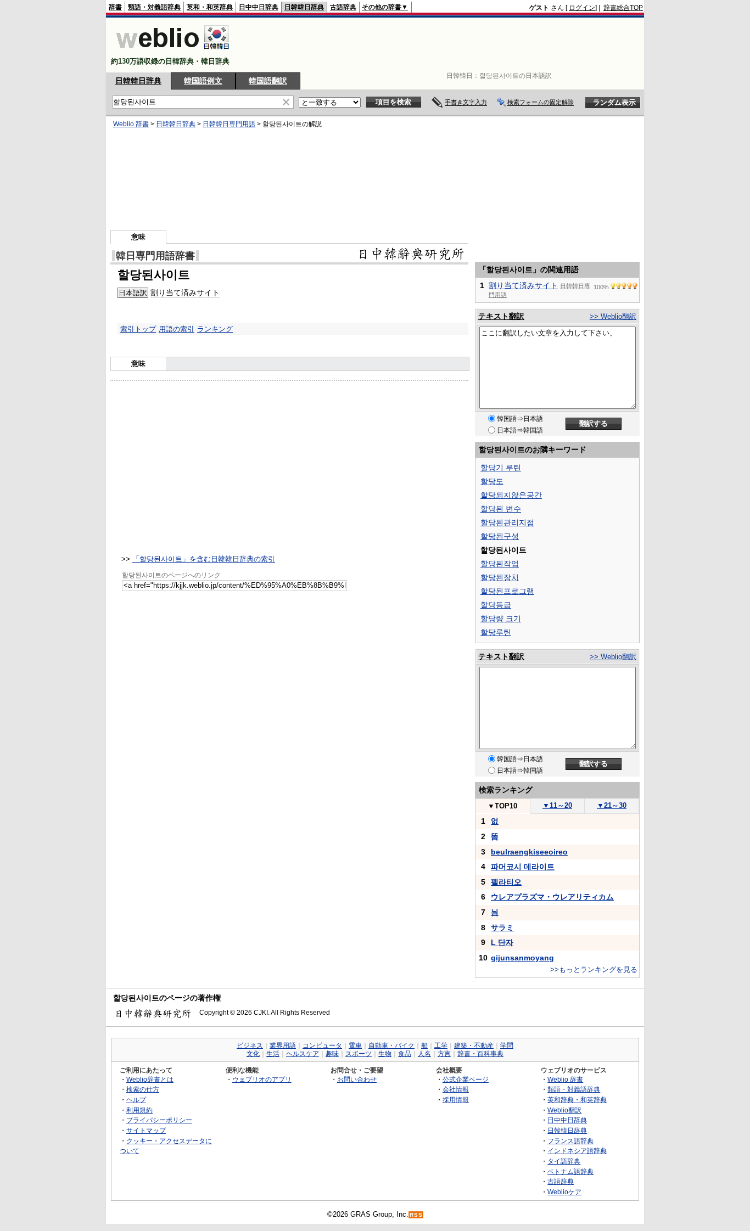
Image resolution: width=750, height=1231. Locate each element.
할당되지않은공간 (511, 495)
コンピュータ (322, 1045)
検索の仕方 (142, 1089)
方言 (444, 1053)
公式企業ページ (466, 1079)
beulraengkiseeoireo (529, 851)
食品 (404, 1053)
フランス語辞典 (570, 1140)
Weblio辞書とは (149, 1079)
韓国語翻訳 (268, 80)
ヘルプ (136, 1099)
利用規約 (139, 1110)
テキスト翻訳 (501, 316)
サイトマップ (146, 1130)
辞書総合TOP (623, 8)
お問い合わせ (357, 1079)
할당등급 (495, 604)
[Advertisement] (443, 45)
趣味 (332, 1053)
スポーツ (358, 1053)
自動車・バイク (391, 1045)
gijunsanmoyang (522, 957)
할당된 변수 (500, 508)
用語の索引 (176, 329)
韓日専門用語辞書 (155, 255)
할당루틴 (495, 632)
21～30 (611, 805)
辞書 (115, 7)
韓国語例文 (203, 80)
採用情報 (456, 1099)
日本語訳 (133, 293)
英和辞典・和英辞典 (577, 1099)
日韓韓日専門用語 (229, 124)
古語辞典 (343, 7)
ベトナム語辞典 (570, 1171)
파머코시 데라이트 (523, 866)
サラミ (502, 927)
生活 (272, 1053)
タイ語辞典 (563, 1161)
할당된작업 (499, 563)
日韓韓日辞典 (304, 7)
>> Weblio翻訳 (613, 316)
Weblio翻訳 (564, 1110)
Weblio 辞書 (131, 124)
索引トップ (138, 329)
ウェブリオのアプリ (262, 1079)
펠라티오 (506, 882)
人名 (424, 1053)
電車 (355, 1045)
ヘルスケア (302, 1053)
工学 (440, 1045)
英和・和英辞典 (210, 7)
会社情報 (456, 1089)
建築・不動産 (474, 1045)
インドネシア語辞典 (577, 1150)
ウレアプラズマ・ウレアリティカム (552, 896)
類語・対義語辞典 (154, 7)
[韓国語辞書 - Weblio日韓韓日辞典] (172, 52)
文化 (253, 1053)
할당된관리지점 (507, 522)
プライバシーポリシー (159, 1119)
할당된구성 (499, 536)
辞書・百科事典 (480, 1053)
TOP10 (502, 806)
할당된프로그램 (507, 591)
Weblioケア (564, 1191)
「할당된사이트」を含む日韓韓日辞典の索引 (203, 559)
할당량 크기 (500, 618)
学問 (506, 1045)
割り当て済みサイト (185, 292)
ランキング (215, 329)
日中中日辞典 (258, 7)
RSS (416, 1215)
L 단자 (502, 942)
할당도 (491, 481)
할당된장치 (499, 577)
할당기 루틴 (500, 467)
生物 (384, 1053)
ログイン (582, 8)
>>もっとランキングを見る (593, 969)
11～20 (557, 805)
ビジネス (250, 1045)
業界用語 (283, 1045)
